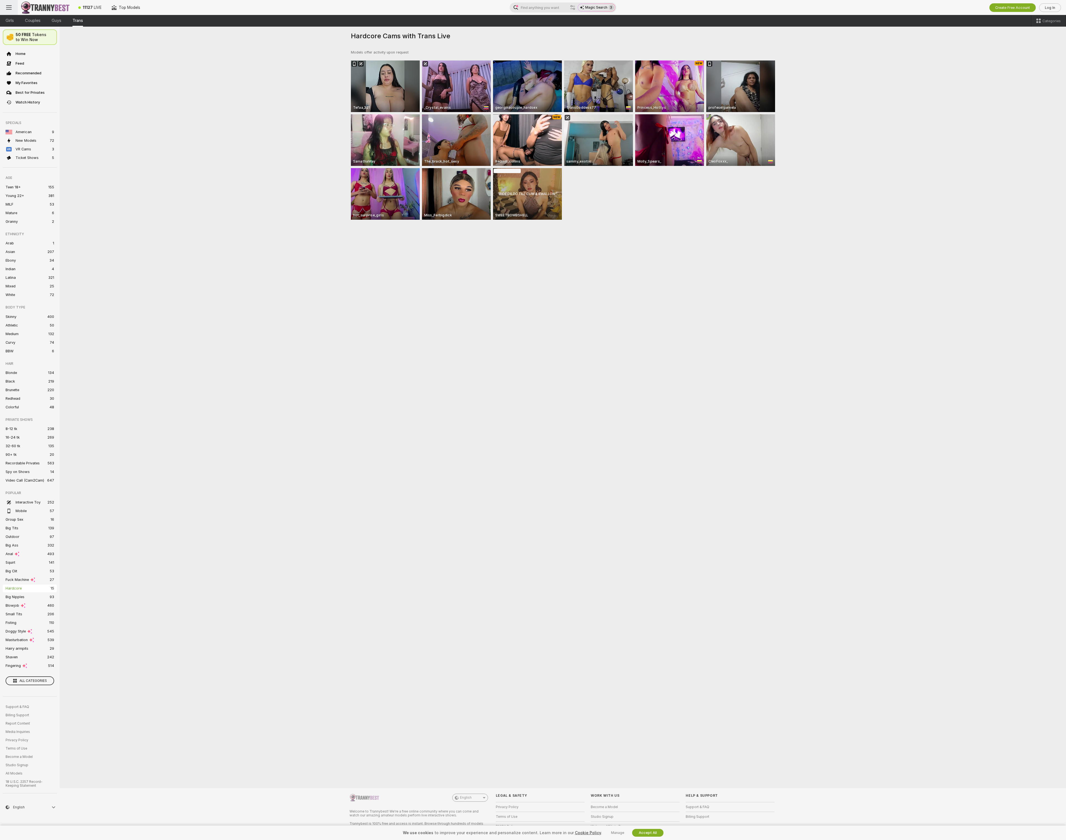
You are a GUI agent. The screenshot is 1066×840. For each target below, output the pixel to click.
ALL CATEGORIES (33, 681)
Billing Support (17, 715)
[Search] (573, 7)
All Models (14, 773)
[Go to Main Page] (45, 7)
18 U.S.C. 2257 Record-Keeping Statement (24, 784)
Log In (1050, 8)
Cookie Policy (588, 833)
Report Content (18, 723)
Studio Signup (17, 765)
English (466, 797)
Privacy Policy (17, 740)
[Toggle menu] (9, 7)
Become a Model (19, 757)
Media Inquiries (18, 732)
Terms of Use (16, 748)
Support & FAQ (17, 707)
